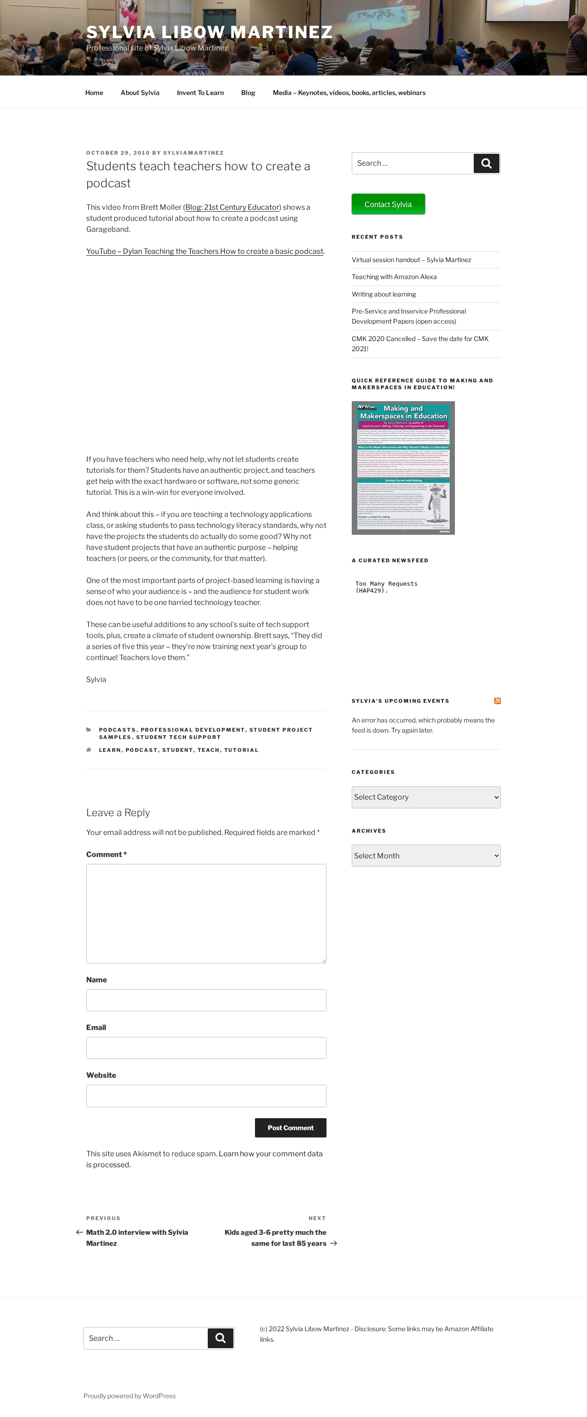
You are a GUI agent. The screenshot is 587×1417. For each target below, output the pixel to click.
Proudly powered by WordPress (129, 1396)
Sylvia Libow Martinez (209, 32)
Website (101, 1075)
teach (209, 750)
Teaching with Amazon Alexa (394, 276)
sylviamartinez (193, 153)
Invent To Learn (200, 92)
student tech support (179, 737)
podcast (142, 750)
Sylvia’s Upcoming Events (401, 701)
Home (94, 92)
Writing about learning (384, 294)
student (178, 750)
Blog (248, 92)
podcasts (118, 730)
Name (96, 979)
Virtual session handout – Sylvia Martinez (411, 259)
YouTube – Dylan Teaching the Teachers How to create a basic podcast (204, 251)
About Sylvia (140, 92)
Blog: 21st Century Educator (232, 207)
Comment (106, 854)
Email (96, 1027)
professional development (193, 730)
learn (110, 750)
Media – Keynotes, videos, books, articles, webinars (349, 92)
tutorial (242, 750)
